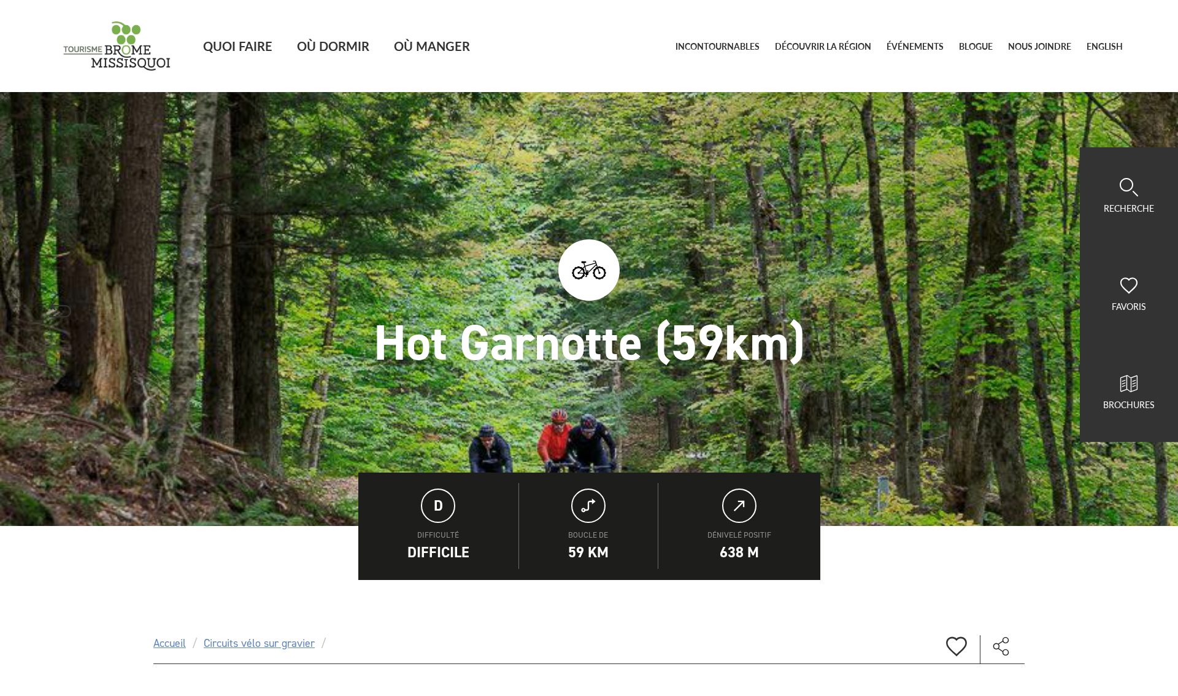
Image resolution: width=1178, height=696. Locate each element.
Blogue (976, 46)
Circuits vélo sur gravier (259, 643)
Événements (915, 46)
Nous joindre (1039, 46)
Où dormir (333, 46)
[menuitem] (1105, 47)
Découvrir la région (823, 46)
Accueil (169, 643)
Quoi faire (237, 46)
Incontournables (718, 46)
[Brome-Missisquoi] (117, 46)
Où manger (432, 46)
